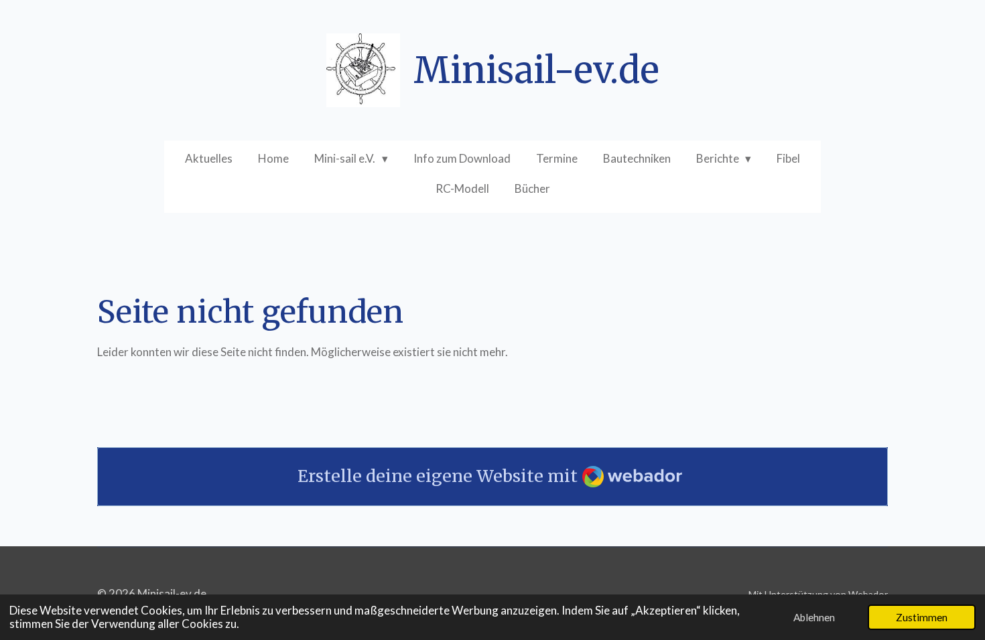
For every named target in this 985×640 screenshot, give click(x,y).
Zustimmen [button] (921, 617)
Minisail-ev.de (536, 70)
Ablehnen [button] (814, 617)
